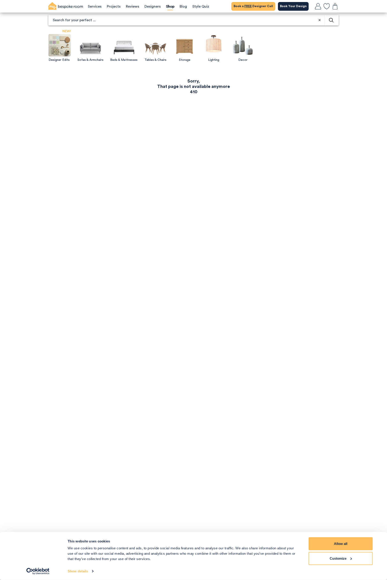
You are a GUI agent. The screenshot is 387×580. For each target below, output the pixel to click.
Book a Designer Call (253, 6)
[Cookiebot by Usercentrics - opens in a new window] (38, 571)
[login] (318, 6)
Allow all (340, 544)
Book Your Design (293, 6)
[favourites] (326, 6)
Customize (338, 558)
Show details (78, 571)
